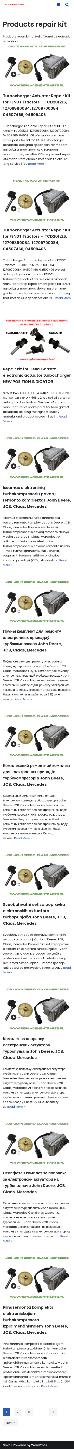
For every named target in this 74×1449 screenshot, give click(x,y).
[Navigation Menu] (58, 4)
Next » (10, 1423)
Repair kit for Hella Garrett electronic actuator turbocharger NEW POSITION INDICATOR (37, 375)
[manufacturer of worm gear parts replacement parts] (15, 4)
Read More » (37, 164)
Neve (6, 1445)
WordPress (39, 1445)
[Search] (67, 4)
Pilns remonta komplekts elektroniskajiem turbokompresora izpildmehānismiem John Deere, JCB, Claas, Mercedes (35, 1320)
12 (53, 1412)
